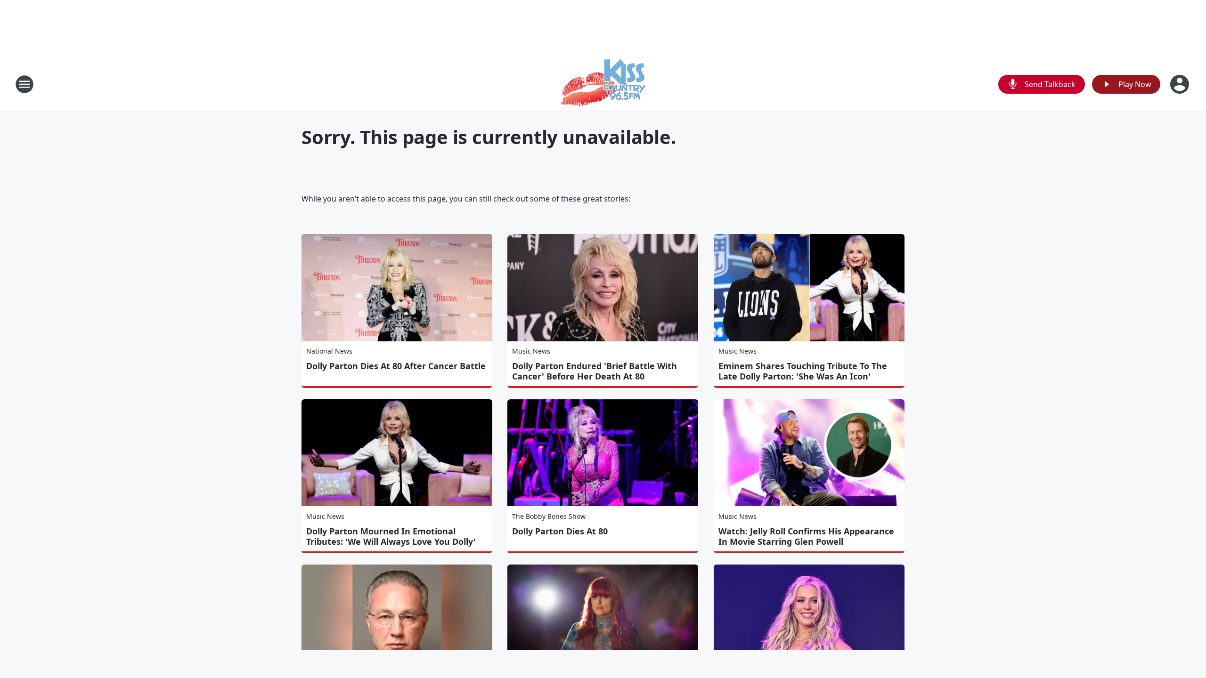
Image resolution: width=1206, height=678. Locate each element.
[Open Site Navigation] (24, 84)
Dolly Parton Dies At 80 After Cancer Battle (396, 366)
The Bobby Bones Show (549, 516)
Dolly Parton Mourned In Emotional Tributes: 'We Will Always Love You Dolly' (391, 536)
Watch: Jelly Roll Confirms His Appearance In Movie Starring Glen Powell (806, 536)
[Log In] (1180, 84)
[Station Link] (603, 84)
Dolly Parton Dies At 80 (560, 531)
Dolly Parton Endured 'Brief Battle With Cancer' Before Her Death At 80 (594, 371)
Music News (531, 351)
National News (329, 351)
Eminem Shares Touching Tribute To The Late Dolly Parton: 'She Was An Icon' (802, 371)
